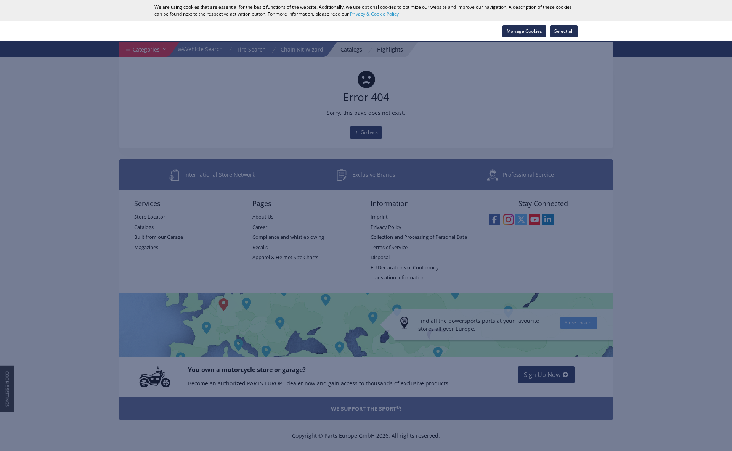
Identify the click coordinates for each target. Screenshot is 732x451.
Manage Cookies (524, 31)
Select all (563, 31)
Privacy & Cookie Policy (374, 14)
